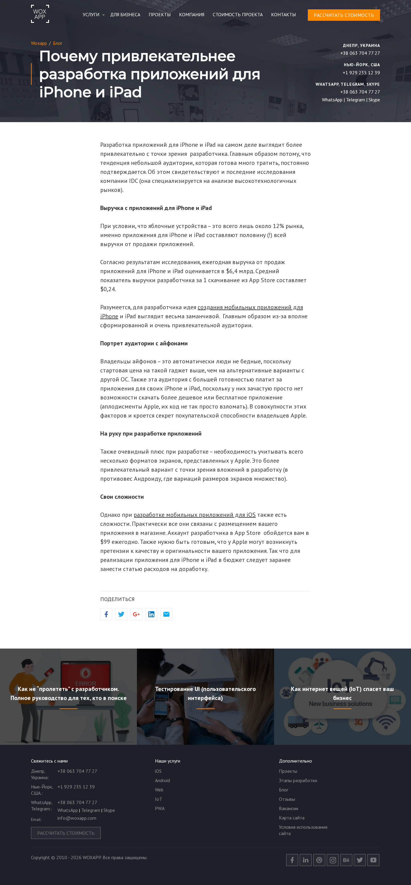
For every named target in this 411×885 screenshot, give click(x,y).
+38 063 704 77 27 (360, 53)
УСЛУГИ (91, 14)
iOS (158, 771)
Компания (191, 14)
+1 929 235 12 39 (361, 72)
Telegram (355, 100)
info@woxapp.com (76, 818)
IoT (158, 799)
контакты (283, 14)
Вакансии (288, 808)
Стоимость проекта (238, 14)
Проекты (160, 14)
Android (162, 780)
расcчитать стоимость (344, 15)
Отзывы (287, 799)
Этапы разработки (298, 780)
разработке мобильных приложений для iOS (195, 515)
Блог (283, 790)
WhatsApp (332, 100)
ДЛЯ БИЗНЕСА (125, 14)
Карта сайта (291, 818)
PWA (160, 808)
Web (159, 790)
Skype (374, 100)
